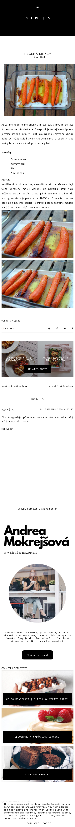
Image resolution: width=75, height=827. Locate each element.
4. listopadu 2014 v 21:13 (56, 409)
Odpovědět (8, 429)
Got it (47, 823)
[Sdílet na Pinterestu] (49, 329)
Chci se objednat (37, 654)
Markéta (8, 409)
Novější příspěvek (15, 386)
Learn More (32, 823)
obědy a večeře (11, 321)
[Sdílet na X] (65, 329)
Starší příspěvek (61, 386)
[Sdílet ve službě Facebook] (57, 329)
